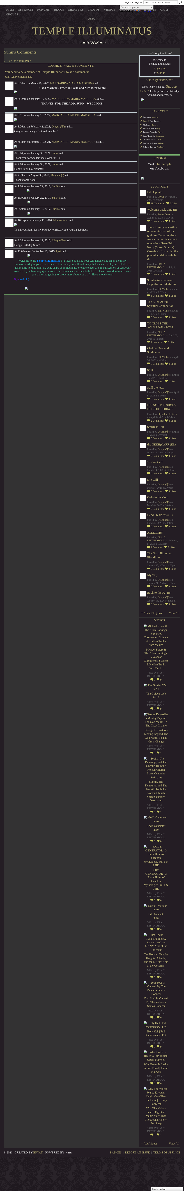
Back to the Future (159, 592)
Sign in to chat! (159, 1189)
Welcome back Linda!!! (162, 209)
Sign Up (129, 2)
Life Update (154, 192)
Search (180, 2)
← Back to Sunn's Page (17, 60)
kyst (58, 251)
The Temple (163, 164)
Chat (159, 140)
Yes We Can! (155, 462)
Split (150, 370)
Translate (146, 11)
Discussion (160, 136)
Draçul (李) (58, 126)
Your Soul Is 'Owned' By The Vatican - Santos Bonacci (156, 1002)
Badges (116, 1152)
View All (174, 613)
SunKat (56, 186)
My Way (152, 575)
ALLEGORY (155, 532)
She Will (152, 479)
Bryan (161, 197)
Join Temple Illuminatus (18, 76)
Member (155, 117)
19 (158, 203)
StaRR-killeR (155, 427)
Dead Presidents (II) (160, 515)
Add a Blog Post (153, 613)
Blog (158, 128)
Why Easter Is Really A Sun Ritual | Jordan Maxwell (156, 1068)
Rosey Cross (164, 214)
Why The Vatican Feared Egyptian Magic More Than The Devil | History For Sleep (156, 1116)
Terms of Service (166, 1152)
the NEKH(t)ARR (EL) (161, 444)
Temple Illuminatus (92, 31)
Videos (161, 143)
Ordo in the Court (158, 497)
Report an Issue (137, 1152)
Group (160, 132)
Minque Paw (60, 220)
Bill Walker (163, 289)
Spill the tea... (155, 387)
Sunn (55, 153)
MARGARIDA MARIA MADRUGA (72, 83)
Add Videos (150, 1143)
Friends (155, 125)
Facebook (161, 147)
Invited (146, 121)
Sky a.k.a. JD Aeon (167, 414)
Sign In (138, 2)
